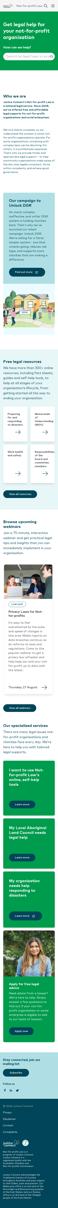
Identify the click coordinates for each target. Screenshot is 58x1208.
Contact (8, 1125)
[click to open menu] (53, 6)
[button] (29, 56)
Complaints (10, 1132)
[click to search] (46, 6)
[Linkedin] (10, 1090)
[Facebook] (4, 1090)
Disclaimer (9, 1119)
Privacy (7, 1112)
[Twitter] (17, 1090)
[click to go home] (22, 6)
